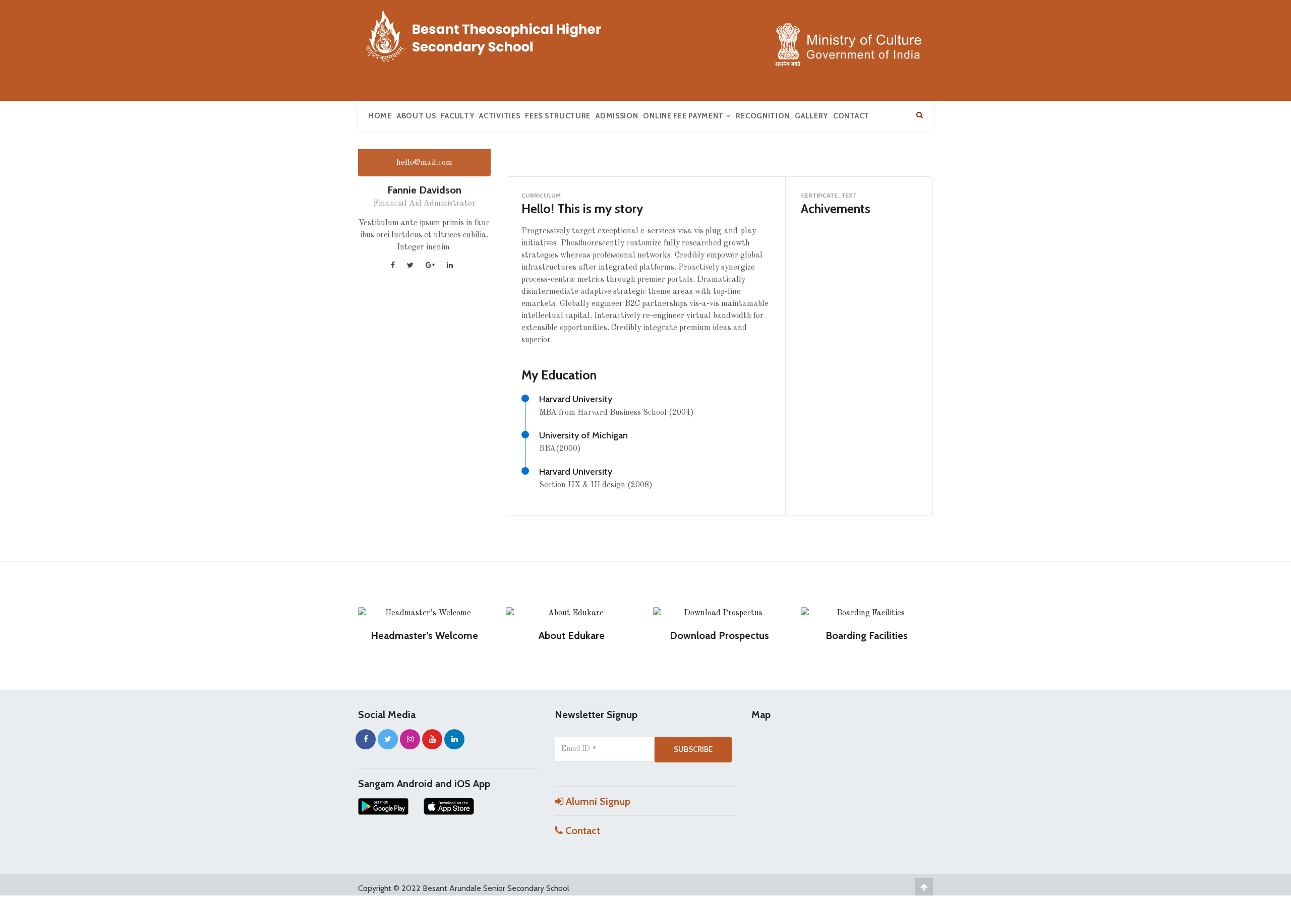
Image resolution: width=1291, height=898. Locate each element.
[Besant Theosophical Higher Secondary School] (494, 34)
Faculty (457, 115)
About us (416, 115)
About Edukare (572, 635)
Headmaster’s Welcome (424, 635)
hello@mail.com (424, 163)
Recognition (763, 115)
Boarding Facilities (867, 635)
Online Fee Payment (684, 115)
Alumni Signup (596, 801)
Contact (851, 115)
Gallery (811, 115)
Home (380, 115)
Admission (617, 115)
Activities (499, 115)
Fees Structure (558, 115)
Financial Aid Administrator (424, 204)
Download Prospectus (719, 635)
